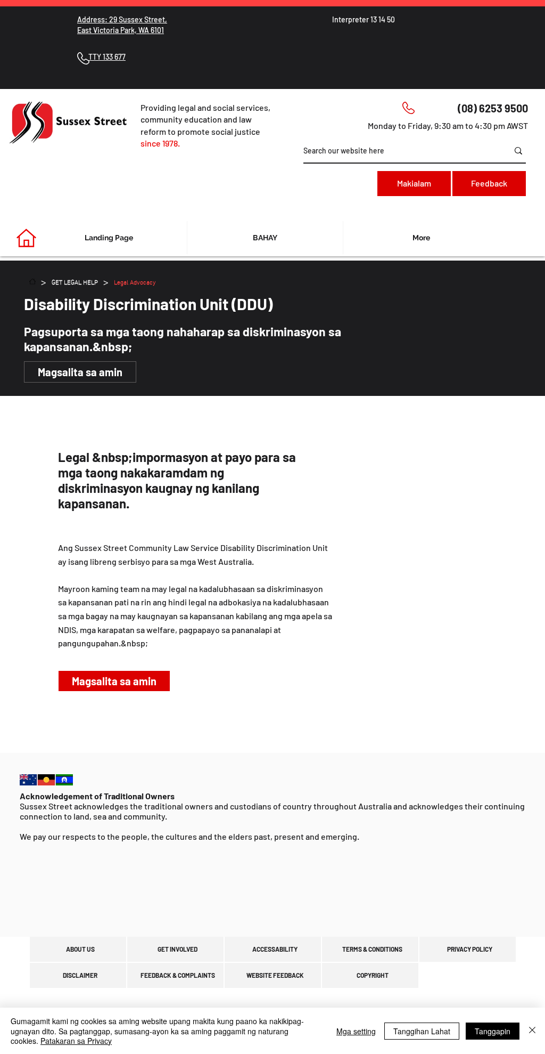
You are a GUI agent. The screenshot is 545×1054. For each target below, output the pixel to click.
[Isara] (532, 1030)
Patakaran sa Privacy (76, 1040)
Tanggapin (492, 1031)
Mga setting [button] (356, 1031)
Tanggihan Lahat (421, 1031)
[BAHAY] (32, 281)
